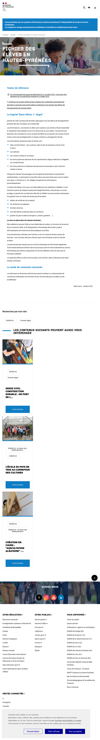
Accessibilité (89, 7)
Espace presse (72, 623)
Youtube (6, 706)
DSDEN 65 (10, 320)
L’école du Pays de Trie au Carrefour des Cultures (18, 469)
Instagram (6, 702)
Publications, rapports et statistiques (81, 627)
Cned (4, 635)
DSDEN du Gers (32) (74, 642)
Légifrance (39, 631)
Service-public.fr (41, 619)
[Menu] (95, 7)
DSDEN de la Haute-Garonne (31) (79, 639)
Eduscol (6, 646)
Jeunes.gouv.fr (40, 635)
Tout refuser (54, 731)
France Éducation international (14, 654)
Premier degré (25, 320)
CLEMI (5, 642)
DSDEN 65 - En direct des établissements (17, 449)
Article (13, 35)
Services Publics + (41, 623)
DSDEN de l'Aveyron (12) (76, 635)
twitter (39, 597)
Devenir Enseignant (10, 639)
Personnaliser (33, 731)
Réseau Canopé (8, 650)
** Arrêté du (36, 105)
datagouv (38, 646)
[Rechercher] (84, 7)
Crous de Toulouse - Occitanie (78, 669)
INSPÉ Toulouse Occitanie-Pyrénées (80, 672)
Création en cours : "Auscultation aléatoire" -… (15, 547)
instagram (46, 597)
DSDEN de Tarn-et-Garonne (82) (79, 658)
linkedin (61, 597)
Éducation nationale (10, 619)
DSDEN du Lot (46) (74, 646)
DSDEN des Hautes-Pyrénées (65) (79, 650)
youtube (54, 597)
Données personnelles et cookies (68, 720)
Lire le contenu (17, 409)
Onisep (5, 631)
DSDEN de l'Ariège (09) (75, 631)
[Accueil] (9, 6)
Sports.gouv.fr (40, 639)
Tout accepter (75, 731)
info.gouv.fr (39, 627)
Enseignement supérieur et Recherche (17, 623)
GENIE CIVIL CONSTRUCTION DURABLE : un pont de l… (17, 393)
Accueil (5, 35)
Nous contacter (73, 687)
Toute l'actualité (73, 619)
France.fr (38, 642)
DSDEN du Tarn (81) (74, 654)
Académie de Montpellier (12, 627)
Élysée (37, 650)
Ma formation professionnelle (78, 676)
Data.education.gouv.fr (11, 665)
